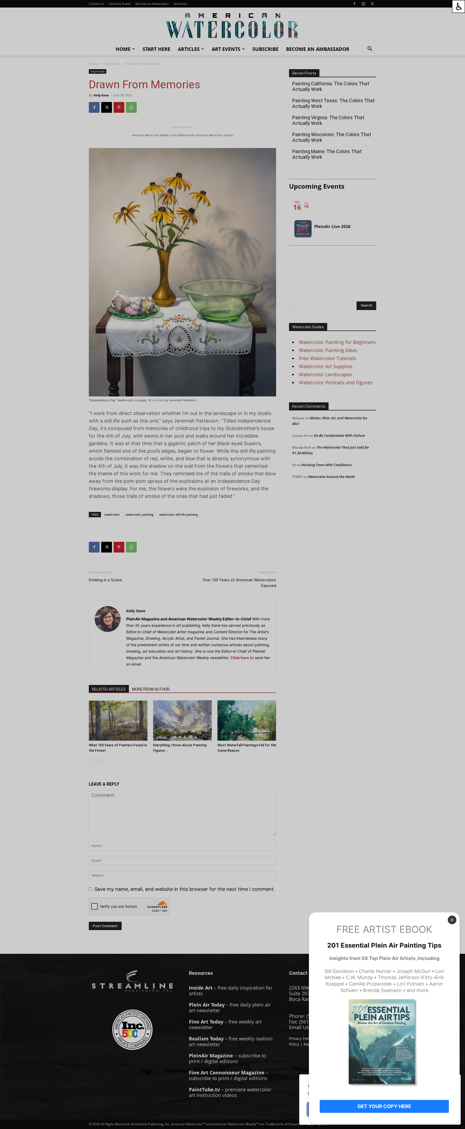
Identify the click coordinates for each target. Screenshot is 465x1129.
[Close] (452, 920)
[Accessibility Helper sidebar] (458, 6)
